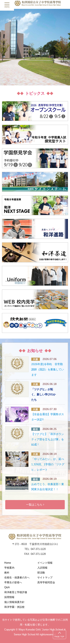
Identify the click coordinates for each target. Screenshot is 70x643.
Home (7, 562)
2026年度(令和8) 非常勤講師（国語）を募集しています (47, 369)
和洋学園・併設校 (14, 606)
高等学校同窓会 (46, 582)
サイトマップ (44, 577)
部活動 (41, 572)
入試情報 (42, 567)
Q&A (7, 587)
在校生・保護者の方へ (17, 577)
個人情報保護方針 (14, 602)
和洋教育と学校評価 (15, 592)
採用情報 (9, 597)
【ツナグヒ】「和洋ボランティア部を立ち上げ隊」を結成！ (47, 439)
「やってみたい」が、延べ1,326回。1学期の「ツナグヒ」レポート (47, 464)
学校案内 (9, 567)
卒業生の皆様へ (13, 582)
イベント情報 (44, 562)
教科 (6, 572)
